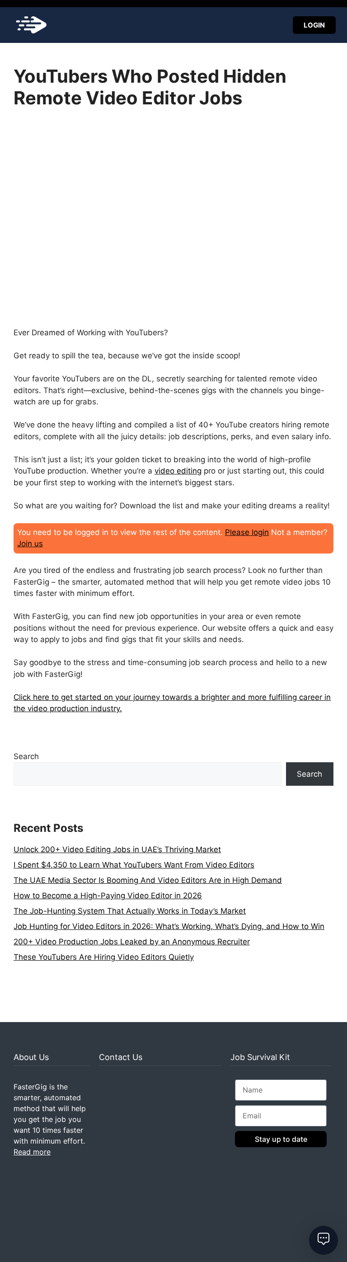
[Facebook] (49, 1173)
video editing (178, 470)
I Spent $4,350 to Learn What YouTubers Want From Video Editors (134, 864)
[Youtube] (64, 1173)
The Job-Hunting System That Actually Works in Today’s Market (130, 910)
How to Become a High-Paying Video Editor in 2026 (108, 895)
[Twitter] (35, 1173)
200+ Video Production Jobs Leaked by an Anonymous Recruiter (132, 941)
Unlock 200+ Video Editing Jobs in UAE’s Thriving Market (117, 849)
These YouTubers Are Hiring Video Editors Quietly (104, 957)
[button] (172, 24)
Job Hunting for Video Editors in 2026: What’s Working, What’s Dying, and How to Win (169, 926)
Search (26, 756)
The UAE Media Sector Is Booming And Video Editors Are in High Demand (148, 880)
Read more (32, 1151)
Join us (30, 543)
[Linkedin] (21, 1173)
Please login (247, 532)
